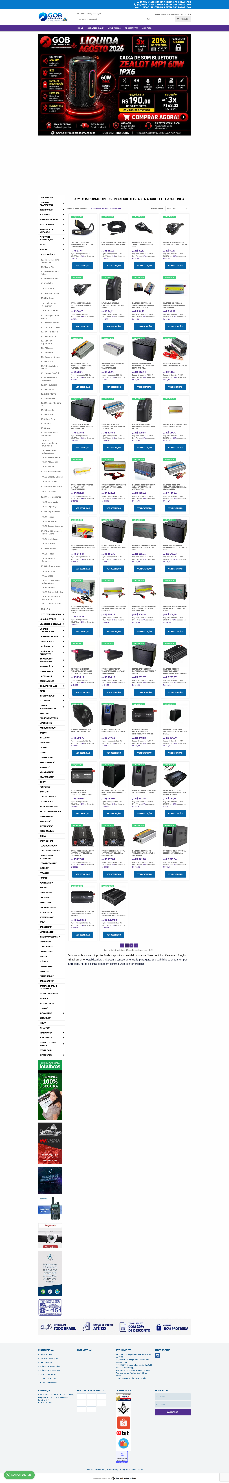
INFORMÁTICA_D (47, 696)
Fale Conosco (185, 14)
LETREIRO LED (46, 723)
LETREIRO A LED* (47, 932)
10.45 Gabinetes (49, 521)
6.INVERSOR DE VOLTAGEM (46, 230)
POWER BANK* (46, 883)
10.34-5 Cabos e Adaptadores (49, 451)
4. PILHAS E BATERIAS (49, 220)
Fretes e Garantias (48, 1374)
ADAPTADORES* (47, 777)
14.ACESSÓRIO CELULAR (50, 624)
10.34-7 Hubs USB (50, 462)
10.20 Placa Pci (47, 361)
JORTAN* (44, 878)
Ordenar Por (156, 208)
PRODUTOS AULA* (48, 728)
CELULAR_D (45, 701)
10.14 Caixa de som (49, 331)
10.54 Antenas (48, 571)
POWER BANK (46, 1050)
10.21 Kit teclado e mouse (49, 367)
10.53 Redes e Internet (51, 566)
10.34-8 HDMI (48, 466)
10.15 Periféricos (48, 336)
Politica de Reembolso (50, 1366)
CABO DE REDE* (46, 966)
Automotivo (46, 1013)
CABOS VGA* (45, 942)
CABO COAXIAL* (47, 981)
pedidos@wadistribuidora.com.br (131, 1378)
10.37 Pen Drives (49, 481)
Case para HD (46, 197)
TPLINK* (43, 748)
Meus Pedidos (173, 14)
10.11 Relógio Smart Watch (50, 316)
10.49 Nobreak (48, 543)
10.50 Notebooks (48, 548)
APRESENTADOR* (47, 762)
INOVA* (43, 836)
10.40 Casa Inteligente (51, 497)
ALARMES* (44, 868)
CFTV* (42, 922)
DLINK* (43, 752)
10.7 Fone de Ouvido (50, 293)
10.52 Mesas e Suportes (48, 559)
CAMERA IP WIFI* (47, 757)
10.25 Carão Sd (47, 389)
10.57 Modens (48, 587)
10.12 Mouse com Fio (50, 327)
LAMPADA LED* (46, 952)
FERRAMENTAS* (47, 816)
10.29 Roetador (48, 410)
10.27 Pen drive (48, 398)
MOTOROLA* (45, 821)
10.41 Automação (50, 502)
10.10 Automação (50, 310)
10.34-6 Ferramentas (51, 457)
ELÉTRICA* (44, 961)
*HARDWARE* (46, 1033)
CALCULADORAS (47, 681)
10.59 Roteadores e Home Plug (51, 597)
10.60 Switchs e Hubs (51, 603)
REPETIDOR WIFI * (47, 917)
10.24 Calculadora (49, 385)
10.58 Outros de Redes (52, 592)
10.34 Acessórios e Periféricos (49, 434)
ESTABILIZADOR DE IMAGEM (48, 1044)
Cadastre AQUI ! (95, 28)
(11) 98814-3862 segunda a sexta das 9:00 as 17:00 (164, 4)
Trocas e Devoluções (49, 1358)
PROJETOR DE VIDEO (49, 718)
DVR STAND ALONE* (48, 907)
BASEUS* (43, 733)
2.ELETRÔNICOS (47, 210)
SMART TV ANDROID (49, 993)
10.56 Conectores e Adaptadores (51, 581)
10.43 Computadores (50, 511)
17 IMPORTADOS (47, 641)
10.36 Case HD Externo (52, 477)
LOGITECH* (44, 998)
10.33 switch (46, 428)
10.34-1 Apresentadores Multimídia (49, 443)
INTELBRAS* (45, 738)
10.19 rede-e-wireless (50, 357)
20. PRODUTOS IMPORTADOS (46, 660)
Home (80, 28)
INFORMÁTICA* (46, 826)
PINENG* (43, 888)
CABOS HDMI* (46, 927)
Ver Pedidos (114, 28)
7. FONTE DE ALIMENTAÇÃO (46, 238)
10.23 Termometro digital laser (49, 379)
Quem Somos (160, 14)
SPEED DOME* (46, 902)
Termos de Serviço (48, 1378)
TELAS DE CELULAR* (48, 846)
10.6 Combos (48, 288)
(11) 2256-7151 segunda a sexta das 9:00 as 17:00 (164, 7)
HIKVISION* (45, 743)
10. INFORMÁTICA (47, 254)
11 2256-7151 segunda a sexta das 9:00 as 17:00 (165, 2)
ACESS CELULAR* (47, 831)
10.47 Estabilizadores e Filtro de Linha (51, 532)
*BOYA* (43, 1023)
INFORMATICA (46, 1055)
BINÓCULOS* (45, 1018)
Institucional (46, 1350)
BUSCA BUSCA (46, 1038)
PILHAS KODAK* (47, 976)
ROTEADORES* (46, 912)
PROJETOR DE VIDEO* (49, 806)
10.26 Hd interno (48, 394)
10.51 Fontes (48, 554)
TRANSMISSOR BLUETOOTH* (46, 857)
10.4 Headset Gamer (50, 278)
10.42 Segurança (49, 506)
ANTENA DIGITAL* (47, 1003)
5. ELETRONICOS (47, 224)
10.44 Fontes (48, 517)
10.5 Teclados (47, 283)
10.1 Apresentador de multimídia (50, 261)
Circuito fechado (48, 686)
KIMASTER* (45, 1028)
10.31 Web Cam (48, 419)
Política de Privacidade (50, 1370)
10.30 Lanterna (47, 414)
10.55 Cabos (47, 576)
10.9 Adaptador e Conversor (50, 304)
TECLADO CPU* (46, 802)
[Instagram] (157, 1355)
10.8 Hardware (47, 298)
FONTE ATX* (45, 787)
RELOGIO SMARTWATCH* (51, 811)
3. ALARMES (45, 215)
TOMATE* (44, 1008)
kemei (42, 691)
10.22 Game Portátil (50, 373)
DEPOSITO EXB (46, 671)
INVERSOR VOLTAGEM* (50, 937)
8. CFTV (43, 245)
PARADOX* (44, 873)
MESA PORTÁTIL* (47, 772)
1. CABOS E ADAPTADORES (46, 203)
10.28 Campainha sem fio (51, 404)
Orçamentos (131, 28)
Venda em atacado (48, 1382)
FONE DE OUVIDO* (48, 797)
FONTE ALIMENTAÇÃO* (50, 851)
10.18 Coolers (47, 352)
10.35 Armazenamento (51, 471)
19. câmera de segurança (46, 652)
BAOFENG (44, 713)
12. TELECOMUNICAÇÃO (50, 614)
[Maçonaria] (123, 1478)
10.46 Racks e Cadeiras (52, 526)
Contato (147, 28)
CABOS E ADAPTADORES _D (48, 707)
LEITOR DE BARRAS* (48, 863)
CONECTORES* (46, 947)
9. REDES (43, 249)
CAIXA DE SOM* (47, 841)
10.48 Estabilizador (50, 539)
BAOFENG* (44, 792)
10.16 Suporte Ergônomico (47, 342)
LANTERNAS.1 (46, 676)
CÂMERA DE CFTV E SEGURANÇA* (48, 987)
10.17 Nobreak (47, 348)
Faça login (97, 13)
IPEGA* (43, 782)
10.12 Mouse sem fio (50, 322)
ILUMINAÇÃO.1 (46, 666)
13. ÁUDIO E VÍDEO (48, 619)
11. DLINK (45, 609)
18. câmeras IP (47, 646)
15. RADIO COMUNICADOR (47, 630)
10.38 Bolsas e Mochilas (51, 486)
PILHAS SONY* (46, 971)
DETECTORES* (46, 893)
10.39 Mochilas (49, 491)
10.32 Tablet (46, 423)
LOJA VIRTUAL (84, 1350)
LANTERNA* (45, 898)
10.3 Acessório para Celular (50, 272)
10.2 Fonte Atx (47, 267)
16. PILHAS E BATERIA (49, 636)
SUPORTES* (45, 767)
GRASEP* (44, 956)
